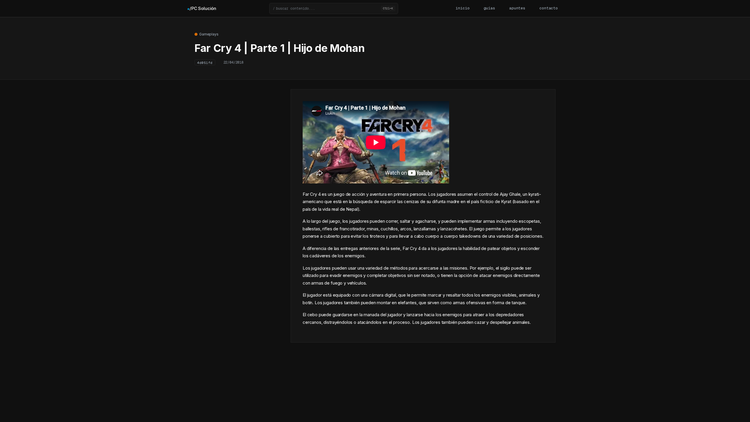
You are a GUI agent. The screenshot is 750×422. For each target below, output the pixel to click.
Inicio (462, 8)
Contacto (548, 8)
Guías (489, 8)
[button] (333, 8)
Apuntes (517, 8)
